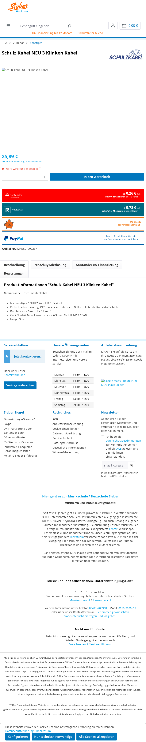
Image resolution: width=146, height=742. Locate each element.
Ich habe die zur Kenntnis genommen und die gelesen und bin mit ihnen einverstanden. (123, 446)
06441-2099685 (98, 608)
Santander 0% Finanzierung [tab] (97, 265)
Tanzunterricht (102, 600)
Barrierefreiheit (62, 438)
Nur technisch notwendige (53, 737)
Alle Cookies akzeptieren (96, 737)
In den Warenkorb (97, 177)
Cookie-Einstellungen (65, 428)
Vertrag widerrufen (20, 385)
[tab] (14, 265)
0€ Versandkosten (15, 437)
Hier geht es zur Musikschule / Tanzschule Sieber (80, 496)
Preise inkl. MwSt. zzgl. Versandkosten (22, 161)
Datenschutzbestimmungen (123, 440)
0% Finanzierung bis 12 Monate (48, 33)
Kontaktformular (14, 375)
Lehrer (113, 529)
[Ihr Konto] (112, 25)
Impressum (43, 731)
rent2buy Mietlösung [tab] (50, 265)
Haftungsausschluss (65, 443)
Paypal (8, 424)
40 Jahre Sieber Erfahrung (20, 455)
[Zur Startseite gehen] (15, 7)
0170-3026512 (127, 608)
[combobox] (40, 26)
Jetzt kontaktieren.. (27, 356)
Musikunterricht (80, 600)
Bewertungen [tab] (14, 273)
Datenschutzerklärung (66, 433)
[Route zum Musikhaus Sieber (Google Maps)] (121, 388)
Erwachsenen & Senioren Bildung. (90, 644)
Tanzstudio (77, 537)
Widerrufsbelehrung (65, 452)
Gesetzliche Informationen (69, 447)
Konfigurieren (18, 737)
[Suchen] (69, 26)
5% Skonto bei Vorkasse (19, 442)
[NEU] (73, 109)
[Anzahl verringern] (6, 177)
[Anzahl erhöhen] (44, 177)
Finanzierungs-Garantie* (19, 419)
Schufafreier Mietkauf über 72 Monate (99, 33)
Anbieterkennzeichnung (67, 424)
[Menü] (8, 25)
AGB (55, 419)
